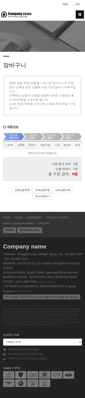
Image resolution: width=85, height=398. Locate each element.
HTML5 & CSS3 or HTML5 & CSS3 (27, 358)
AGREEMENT (34, 217)
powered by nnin (23, 291)
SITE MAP (44, 223)
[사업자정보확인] (46, 281)
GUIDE (18, 217)
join (78, 4)
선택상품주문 (42, 190)
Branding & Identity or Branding (25, 353)
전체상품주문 (22, 190)
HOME (7, 217)
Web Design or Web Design (23, 349)
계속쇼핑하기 (42, 196)
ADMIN (10, 230)
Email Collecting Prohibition (18, 223)
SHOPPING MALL (30, 230)
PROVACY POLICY (57, 217)
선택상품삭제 (62, 190)
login (65, 4)
